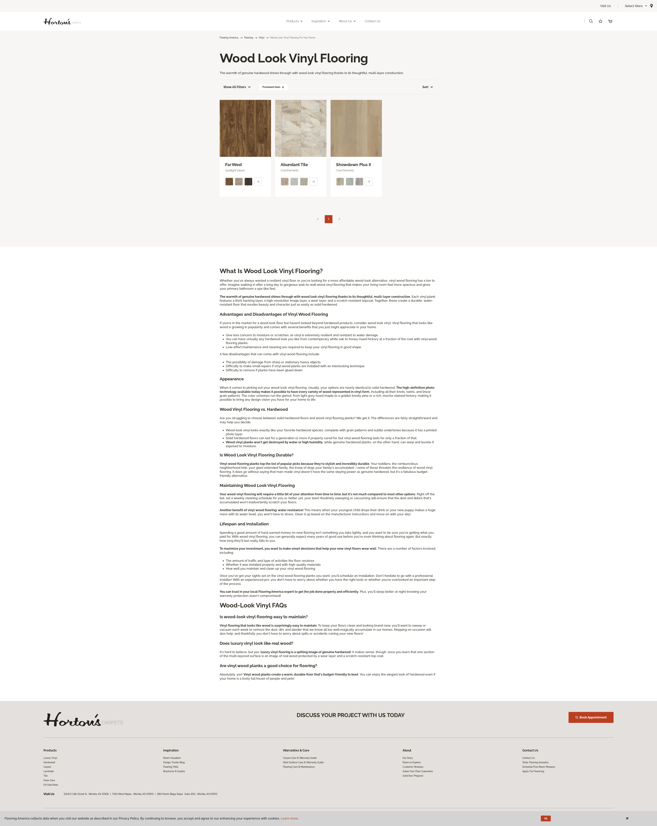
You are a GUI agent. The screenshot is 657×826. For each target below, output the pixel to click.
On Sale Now (50, 784)
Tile (45, 775)
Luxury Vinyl (50, 758)
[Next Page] (339, 219)
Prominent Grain (271, 87)
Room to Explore (412, 762)
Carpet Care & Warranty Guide (300, 758)
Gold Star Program (413, 775)
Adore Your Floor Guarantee (418, 771)
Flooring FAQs (170, 766)
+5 (369, 181)
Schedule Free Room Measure (538, 766)
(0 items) (610, 21)
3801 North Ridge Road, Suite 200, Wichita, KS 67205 (187, 794)
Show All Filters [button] (234, 87)
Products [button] (292, 21)
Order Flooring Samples (535, 762)
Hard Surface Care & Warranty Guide (303, 762)
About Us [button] (345, 21)
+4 (313, 181)
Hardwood (49, 762)
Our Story (408, 758)
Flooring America (229, 37)
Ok (546, 818)
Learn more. (290, 818)
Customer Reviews (413, 766)
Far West (233, 164)
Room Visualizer (172, 758)
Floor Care (49, 780)
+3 (258, 181)
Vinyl (261, 37)
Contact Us (372, 21)
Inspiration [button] (319, 21)
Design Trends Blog (174, 762)
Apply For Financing (533, 771)
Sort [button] (425, 87)
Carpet (47, 766)
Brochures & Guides (174, 771)
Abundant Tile (294, 164)
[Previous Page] (318, 219)
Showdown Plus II (353, 164)
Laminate (48, 771)
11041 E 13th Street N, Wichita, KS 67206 (86, 794)
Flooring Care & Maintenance (299, 766)
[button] (636, 6)
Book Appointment (593, 717)
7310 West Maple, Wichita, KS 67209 (132, 794)
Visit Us (605, 6)
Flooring (248, 37)
